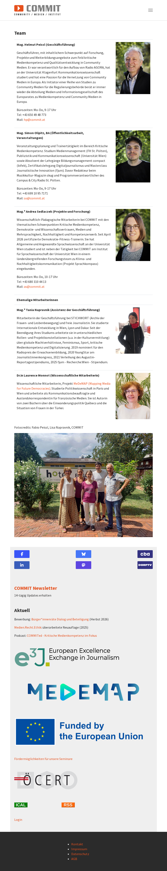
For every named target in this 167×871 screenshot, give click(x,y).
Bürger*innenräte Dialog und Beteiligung (60, 619)
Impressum (79, 849)
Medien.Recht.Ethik (27, 627)
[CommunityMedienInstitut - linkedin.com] (22, 565)
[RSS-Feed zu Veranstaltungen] (83, 804)
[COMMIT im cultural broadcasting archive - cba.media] (145, 554)
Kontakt (77, 844)
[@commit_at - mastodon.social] (83, 565)
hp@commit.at (34, 120)
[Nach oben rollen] (158, 862)
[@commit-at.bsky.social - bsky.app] (83, 554)
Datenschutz (80, 854)
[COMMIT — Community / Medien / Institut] (37, 10)
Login (18, 820)
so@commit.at (34, 198)
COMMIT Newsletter (35, 588)
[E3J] (83, 657)
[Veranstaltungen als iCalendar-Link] (36, 804)
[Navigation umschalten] (150, 10)
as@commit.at (34, 286)
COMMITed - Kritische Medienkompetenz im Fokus (62, 635)
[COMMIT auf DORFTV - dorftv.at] (145, 565)
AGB (74, 859)
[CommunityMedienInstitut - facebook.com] (22, 554)
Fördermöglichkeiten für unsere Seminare (43, 759)
